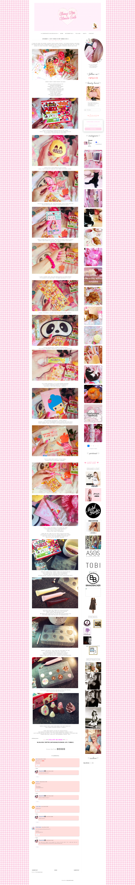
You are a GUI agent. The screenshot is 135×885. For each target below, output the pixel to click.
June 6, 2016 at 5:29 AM (45, 827)
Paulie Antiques (38, 827)
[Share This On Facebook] (58, 749)
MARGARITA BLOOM (70, 880)
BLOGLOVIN (40, 742)
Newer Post (35, 870)
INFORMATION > (69, 33)
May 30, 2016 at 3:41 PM (43, 781)
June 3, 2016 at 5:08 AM (49, 816)
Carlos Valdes (38, 806)
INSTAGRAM (53, 742)
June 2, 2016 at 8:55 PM (44, 806)
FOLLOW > (78, 33)
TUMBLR (70, 742)
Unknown (37, 781)
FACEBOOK (61, 742)
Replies (37, 768)
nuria (37, 758)
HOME (61, 33)
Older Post (76, 870)
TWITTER (47, 742)
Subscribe (93, 129)
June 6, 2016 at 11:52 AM (49, 840)
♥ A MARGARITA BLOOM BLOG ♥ (49, 33)
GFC (66, 742)
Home (55, 870)
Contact (91, 33)
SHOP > (85, 33)
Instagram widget (93, 448)
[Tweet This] (60, 749)
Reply (38, 765)
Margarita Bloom (42, 771)
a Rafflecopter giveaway (35, 738)
